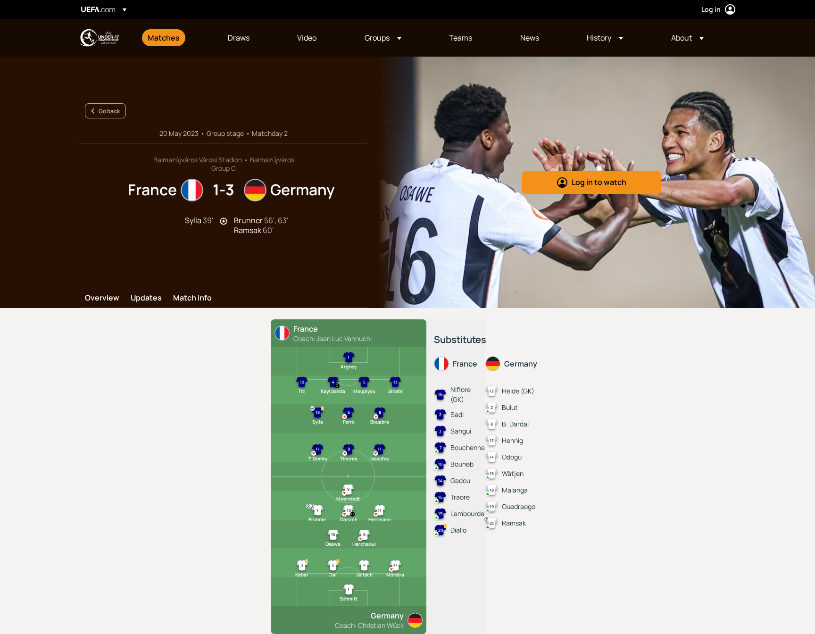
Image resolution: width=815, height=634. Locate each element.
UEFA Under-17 (99, 38)
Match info (192, 298)
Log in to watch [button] (599, 182)
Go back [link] (109, 111)
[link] (163, 38)
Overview (102, 298)
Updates (146, 298)
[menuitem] (175, 38)
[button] (383, 38)
